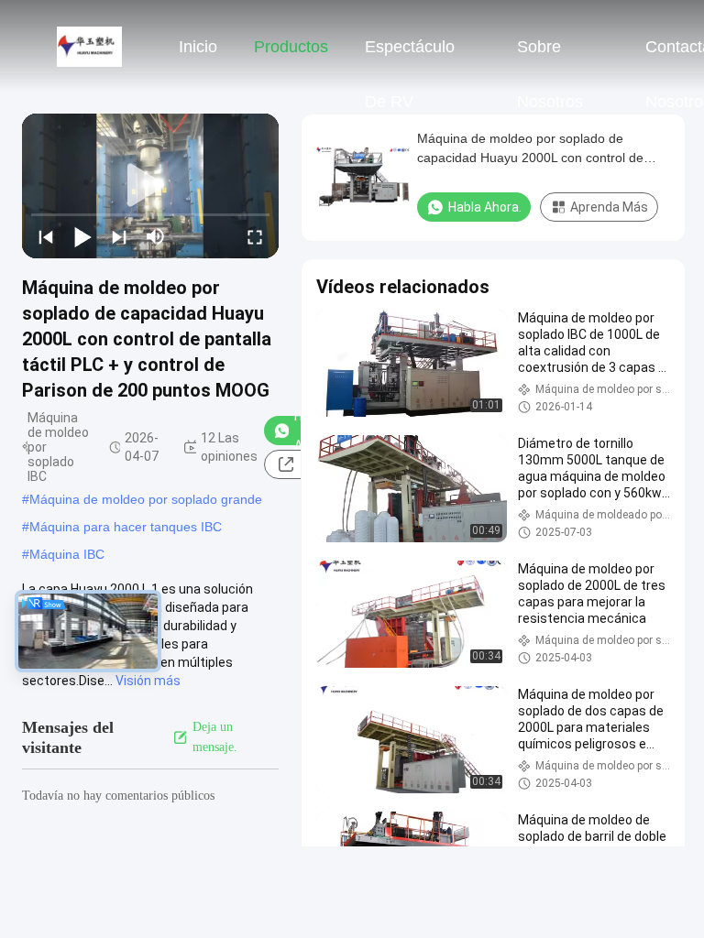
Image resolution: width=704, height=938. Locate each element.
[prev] (46, 236)
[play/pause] (82, 236)
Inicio (198, 47)
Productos (291, 47)
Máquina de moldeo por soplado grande (145, 499)
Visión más (148, 680)
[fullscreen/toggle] (254, 236)
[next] (119, 236)
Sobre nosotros (550, 56)
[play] (150, 186)
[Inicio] (90, 45)
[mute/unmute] (156, 236)
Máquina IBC (66, 554)
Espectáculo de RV (410, 56)
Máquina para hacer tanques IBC (125, 526)
